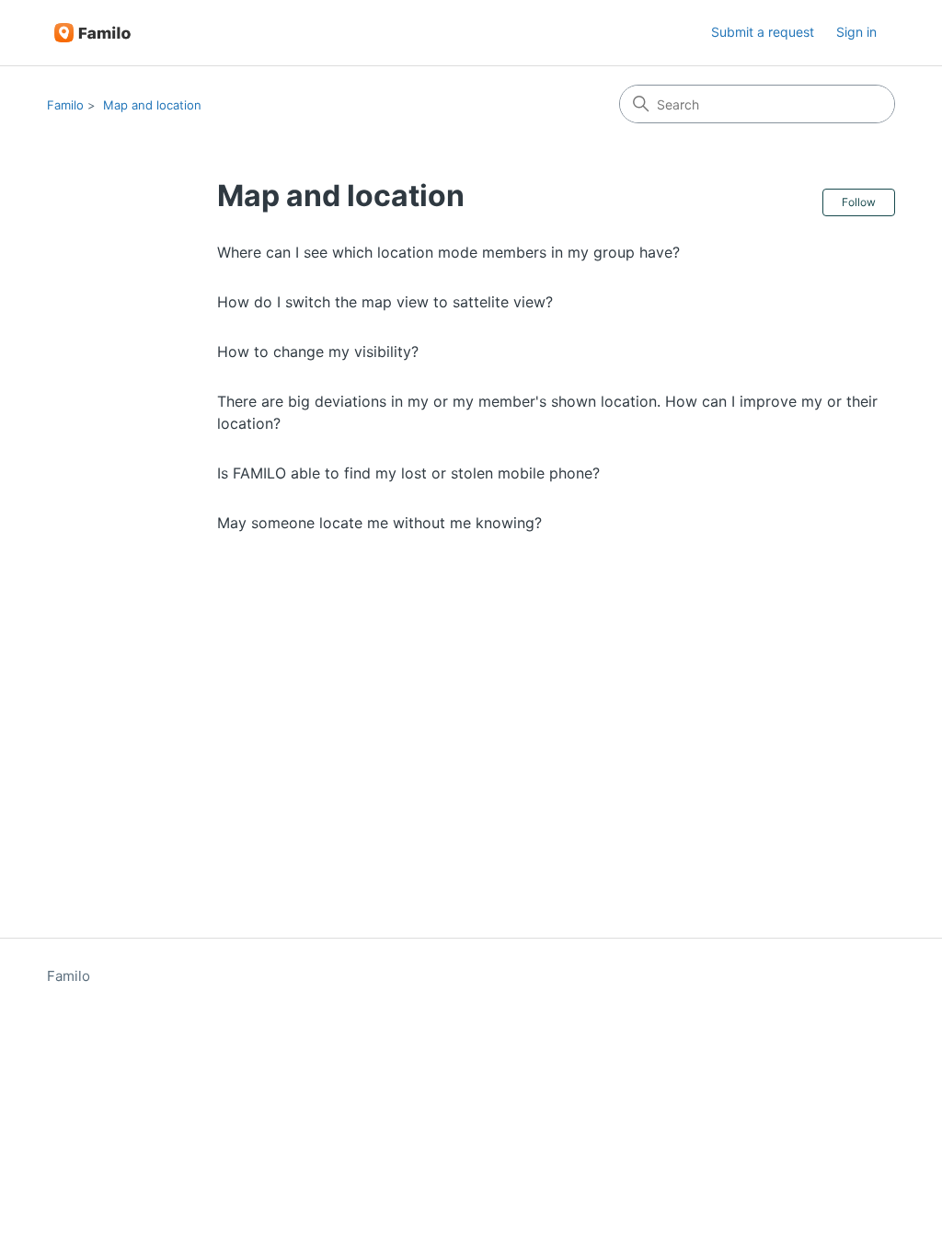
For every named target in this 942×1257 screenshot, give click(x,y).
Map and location (152, 105)
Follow (859, 202)
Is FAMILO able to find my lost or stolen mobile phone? (408, 473)
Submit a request (762, 32)
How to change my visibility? (318, 351)
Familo (65, 105)
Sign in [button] (856, 32)
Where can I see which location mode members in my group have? (448, 252)
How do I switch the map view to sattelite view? (385, 302)
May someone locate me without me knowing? (379, 522)
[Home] (92, 33)
